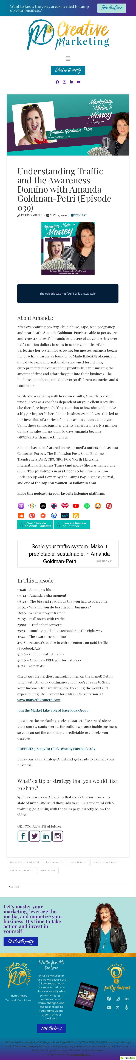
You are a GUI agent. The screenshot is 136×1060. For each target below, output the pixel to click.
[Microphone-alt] (126, 1007)
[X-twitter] (117, 1007)
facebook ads (54, 862)
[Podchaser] (55, 506)
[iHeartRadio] (66, 506)
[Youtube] (78, 82)
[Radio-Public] (110, 506)
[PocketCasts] (33, 515)
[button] (68, 58)
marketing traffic (21, 870)
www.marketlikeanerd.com (38, 699)
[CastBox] (44, 515)
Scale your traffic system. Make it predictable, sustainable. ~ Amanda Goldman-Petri (69, 553)
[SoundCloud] (22, 515)
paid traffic (48, 870)
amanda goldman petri (24, 862)
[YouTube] (77, 506)
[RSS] (77, 515)
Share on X (104, 561)
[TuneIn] (66, 515)
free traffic (78, 862)
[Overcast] (99, 506)
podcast (80, 215)
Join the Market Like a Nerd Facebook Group (53, 710)
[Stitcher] (44, 506)
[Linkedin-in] (71, 82)
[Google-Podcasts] (33, 506)
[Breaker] (55, 515)
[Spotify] (88, 506)
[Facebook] (57, 82)
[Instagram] (64, 82)
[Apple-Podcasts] (22, 506)
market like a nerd (105, 862)
